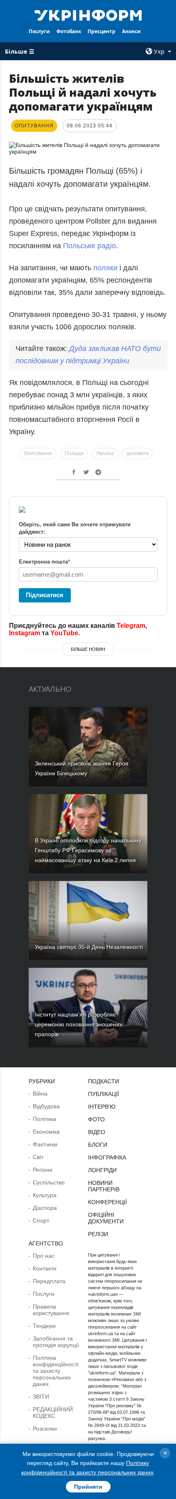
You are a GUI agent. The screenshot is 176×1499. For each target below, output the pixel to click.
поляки (106, 268)
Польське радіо (89, 246)
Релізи (98, 1234)
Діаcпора (45, 1208)
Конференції (107, 1202)
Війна (40, 1093)
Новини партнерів (104, 1186)
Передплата (49, 1281)
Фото (96, 1119)
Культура (44, 1195)
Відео (96, 1132)
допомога (137, 453)
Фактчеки (45, 1144)
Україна (105, 453)
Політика (44, 1119)
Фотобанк (68, 31)
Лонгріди (102, 1170)
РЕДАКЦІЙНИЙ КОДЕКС (53, 1412)
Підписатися (44, 594)
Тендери (44, 1325)
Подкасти (103, 1081)
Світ (38, 1157)
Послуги (39, 31)
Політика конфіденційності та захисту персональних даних (56, 1370)
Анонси (131, 31)
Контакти (44, 1268)
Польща (74, 453)
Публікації (103, 1094)
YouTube (64, 632)
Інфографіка (107, 1157)
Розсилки (45, 1428)
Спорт (41, 1220)
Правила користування (51, 1309)
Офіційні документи (106, 1218)
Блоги (97, 1144)
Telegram (131, 625)
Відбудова (46, 1106)
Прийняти (88, 1486)
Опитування (38, 453)
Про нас (43, 1255)
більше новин (88, 649)
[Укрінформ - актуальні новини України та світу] (88, 14)
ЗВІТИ (41, 1396)
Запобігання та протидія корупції (56, 1341)
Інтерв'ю (101, 1106)
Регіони (42, 1169)
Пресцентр (101, 31)
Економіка (46, 1131)
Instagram (24, 632)
